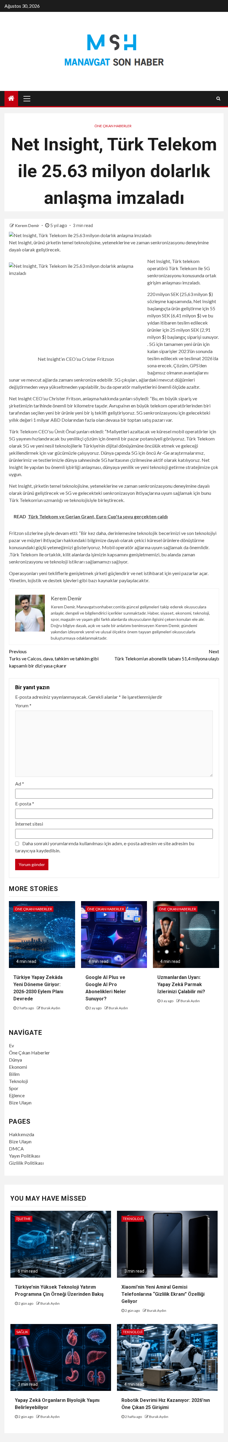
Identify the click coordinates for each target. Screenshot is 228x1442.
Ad (19, 783)
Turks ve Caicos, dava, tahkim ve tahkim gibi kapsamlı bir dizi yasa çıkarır (54, 658)
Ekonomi (18, 1067)
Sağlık (22, 1332)
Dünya (15, 1059)
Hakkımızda (21, 1134)
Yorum (23, 705)
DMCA (16, 1148)
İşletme (23, 1218)
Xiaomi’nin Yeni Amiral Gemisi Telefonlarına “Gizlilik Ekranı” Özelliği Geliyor (163, 1294)
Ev (11, 1045)
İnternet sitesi (29, 824)
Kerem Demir (27, 225)
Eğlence (17, 1095)
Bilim (14, 1074)
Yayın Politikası (24, 1155)
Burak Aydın (50, 1008)
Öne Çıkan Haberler (113, 126)
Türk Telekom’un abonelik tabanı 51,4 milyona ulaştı (166, 654)
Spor (13, 1088)
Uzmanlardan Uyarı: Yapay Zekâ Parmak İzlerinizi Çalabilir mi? (181, 984)
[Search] (218, 98)
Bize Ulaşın (20, 1102)
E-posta (24, 803)
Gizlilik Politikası (26, 1163)
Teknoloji (18, 1081)
